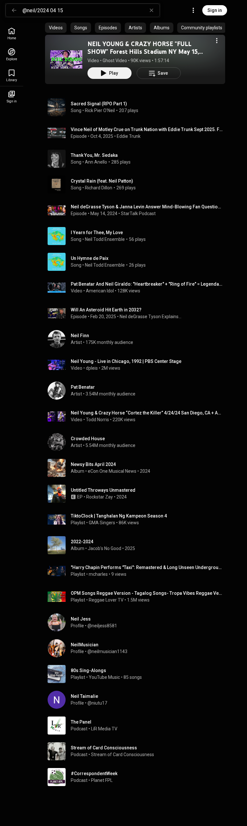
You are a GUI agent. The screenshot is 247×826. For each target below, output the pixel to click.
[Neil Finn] (137, 339)
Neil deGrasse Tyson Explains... (150, 316)
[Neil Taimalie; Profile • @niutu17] (137, 700)
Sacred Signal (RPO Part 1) (99, 103)
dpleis (92, 368)
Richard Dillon (98, 187)
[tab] (56, 28)
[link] (12, 33)
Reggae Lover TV (106, 600)
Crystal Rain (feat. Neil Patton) (102, 181)
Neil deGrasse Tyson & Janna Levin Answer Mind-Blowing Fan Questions (147, 206)
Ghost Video (115, 60)
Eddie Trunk (129, 136)
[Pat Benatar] (137, 391)
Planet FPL (102, 780)
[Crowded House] (137, 442)
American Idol (100, 290)
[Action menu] (217, 40)
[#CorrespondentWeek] (137, 777)
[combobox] (91, 10)
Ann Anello (96, 162)
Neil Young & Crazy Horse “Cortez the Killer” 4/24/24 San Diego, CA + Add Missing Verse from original (147, 412)
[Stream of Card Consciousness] (137, 751)
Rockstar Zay (99, 496)
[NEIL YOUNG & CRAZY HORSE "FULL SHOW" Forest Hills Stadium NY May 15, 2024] (66, 59)
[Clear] (151, 10)
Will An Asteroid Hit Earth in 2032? (106, 309)
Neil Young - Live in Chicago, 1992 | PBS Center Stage (126, 361)
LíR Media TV (104, 728)
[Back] (14, 10)
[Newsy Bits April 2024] (137, 468)
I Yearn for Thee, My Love (97, 232)
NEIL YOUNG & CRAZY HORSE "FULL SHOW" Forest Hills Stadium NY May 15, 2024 (143, 51)
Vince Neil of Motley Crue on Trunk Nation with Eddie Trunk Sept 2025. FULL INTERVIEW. (147, 129)
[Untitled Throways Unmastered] (137, 494)
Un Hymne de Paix (89, 258)
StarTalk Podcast (138, 213)
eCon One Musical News (112, 471)
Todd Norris (97, 419)
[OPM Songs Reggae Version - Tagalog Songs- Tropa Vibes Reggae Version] (137, 597)
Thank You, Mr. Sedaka (94, 155)
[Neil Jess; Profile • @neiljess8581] (137, 622)
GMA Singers (102, 522)
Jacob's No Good (104, 548)
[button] (66, 59)
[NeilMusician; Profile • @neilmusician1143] (137, 648)
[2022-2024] (137, 545)
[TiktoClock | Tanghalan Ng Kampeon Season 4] (137, 519)
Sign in (214, 10)
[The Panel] (137, 725)
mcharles (98, 574)
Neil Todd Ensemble (105, 239)
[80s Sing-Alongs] (137, 674)
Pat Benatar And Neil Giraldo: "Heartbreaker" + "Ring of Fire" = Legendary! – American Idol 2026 (147, 284)
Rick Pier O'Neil (100, 110)
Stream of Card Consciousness (122, 754)
